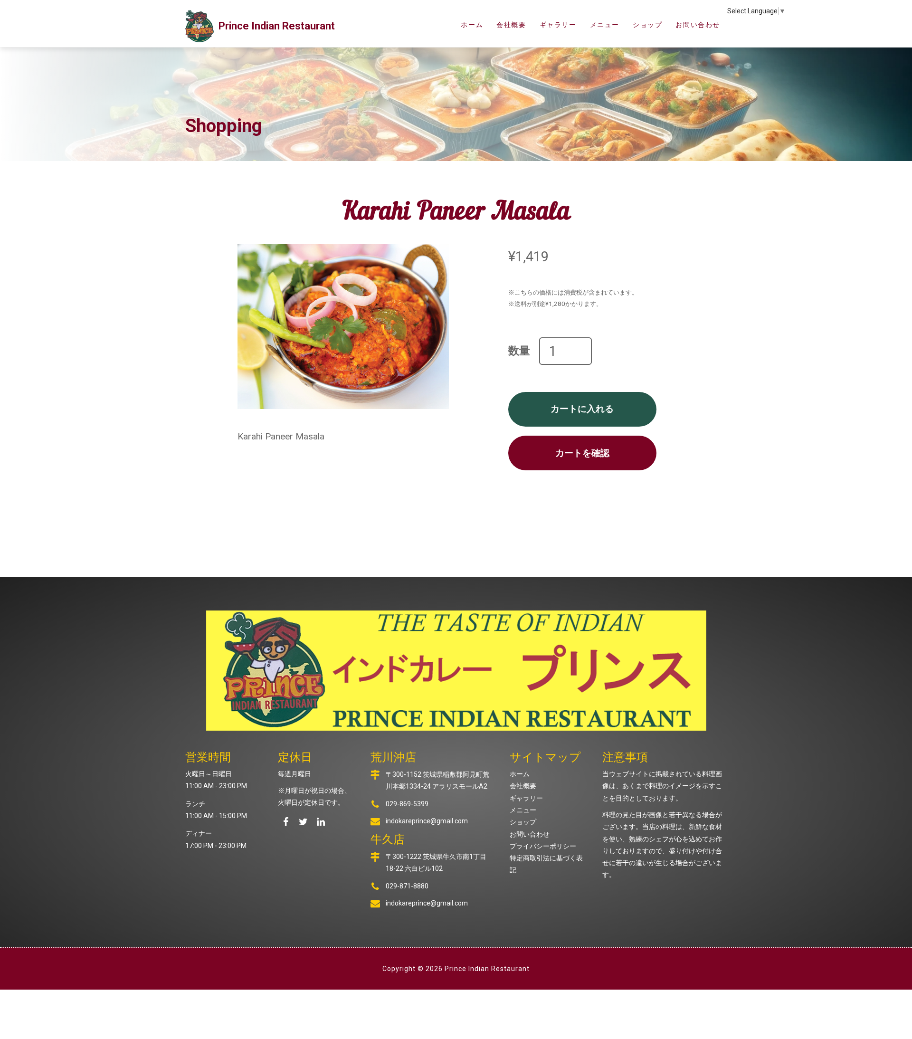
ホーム (472, 25)
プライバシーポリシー (543, 846)
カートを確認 (582, 453)
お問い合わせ (697, 25)
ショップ (647, 25)
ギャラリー (558, 25)
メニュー (604, 25)
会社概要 (511, 25)
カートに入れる (582, 408)
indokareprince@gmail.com (427, 821)
